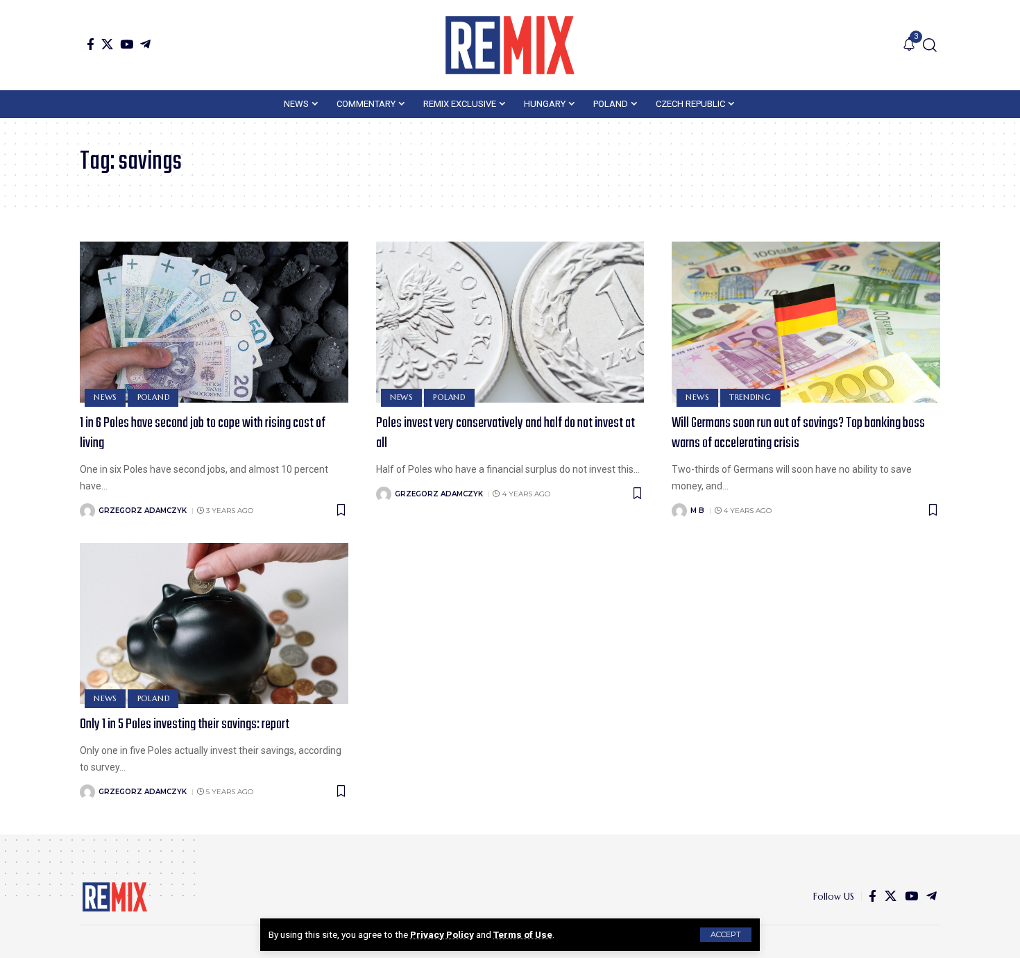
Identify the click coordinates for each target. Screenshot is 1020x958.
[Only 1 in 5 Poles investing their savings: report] (214, 623)
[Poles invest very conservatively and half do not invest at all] (510, 322)
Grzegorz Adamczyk (143, 510)
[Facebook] (90, 44)
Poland (153, 397)
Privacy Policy (442, 934)
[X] (107, 44)
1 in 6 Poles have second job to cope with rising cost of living (202, 433)
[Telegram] (145, 44)
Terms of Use (522, 934)
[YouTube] (127, 44)
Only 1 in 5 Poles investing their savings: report (184, 724)
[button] (725, 934)
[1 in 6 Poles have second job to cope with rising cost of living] (214, 322)
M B (697, 510)
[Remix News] (510, 45)
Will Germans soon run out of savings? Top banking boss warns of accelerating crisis (798, 433)
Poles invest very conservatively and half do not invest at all (505, 433)
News (105, 397)
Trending (750, 397)
